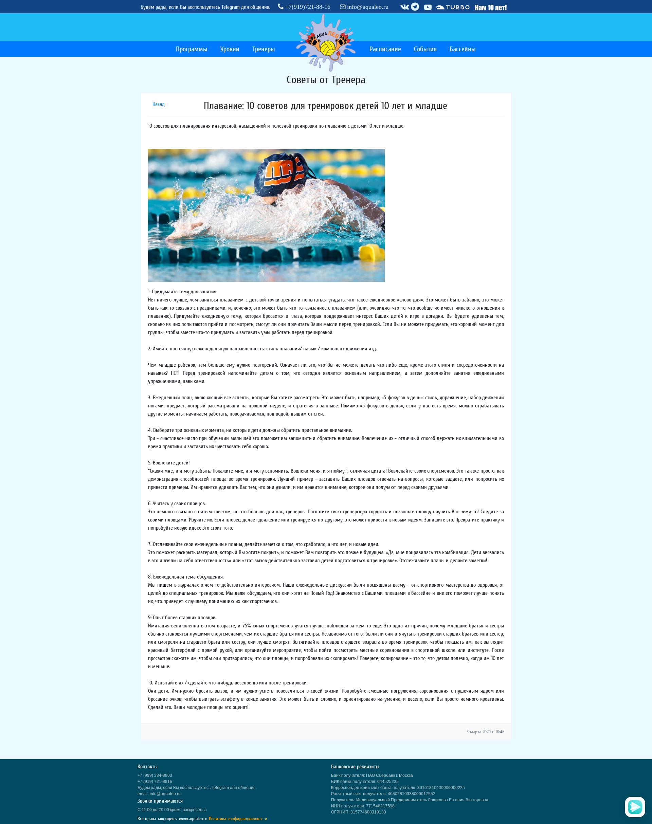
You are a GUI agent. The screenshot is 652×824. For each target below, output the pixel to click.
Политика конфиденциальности (238, 819)
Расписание (385, 49)
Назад (158, 104)
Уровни (229, 49)
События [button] (425, 49)
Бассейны (463, 49)
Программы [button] (191, 49)
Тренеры (263, 49)
